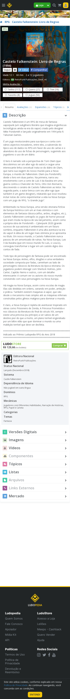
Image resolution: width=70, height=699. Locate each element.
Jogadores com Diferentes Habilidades (22, 405)
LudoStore (44, 613)
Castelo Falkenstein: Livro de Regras (35, 22)
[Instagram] (39, 655)
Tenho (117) (13, 89)
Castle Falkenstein (12, 379)
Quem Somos (14, 618)
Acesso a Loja (46, 618)
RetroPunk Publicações (26, 79)
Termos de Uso (15, 654)
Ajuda (40, 640)
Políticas (11, 649)
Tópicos (58, 107)
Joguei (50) (34, 95)
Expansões (42, 107)
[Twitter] (44, 655)
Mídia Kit (10, 634)
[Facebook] (49, 655)
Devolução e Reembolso (13, 670)
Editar (25, 69)
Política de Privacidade (12, 661)
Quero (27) (34, 89)
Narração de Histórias (52, 405)
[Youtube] (54, 655)
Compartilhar (40, 69)
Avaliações (24, 107)
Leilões (41, 624)
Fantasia (8, 421)
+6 (45, 79)
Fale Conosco (14, 624)
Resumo (9, 107)
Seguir (7, 69)
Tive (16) (54, 89)
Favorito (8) (14, 95)
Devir (40, 79)
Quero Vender (46, 634)
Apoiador (10, 629)
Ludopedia (13, 613)
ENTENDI (35, 694)
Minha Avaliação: (12, 84)
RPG (7, 22)
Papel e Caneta (16, 407)
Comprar (58, 345)
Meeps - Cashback (49, 629)
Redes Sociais (47, 649)
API (7, 640)
